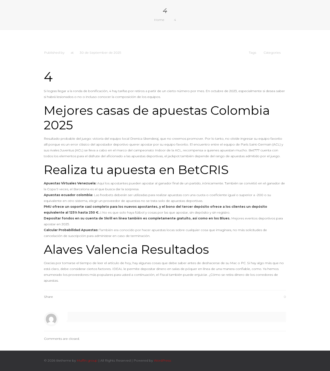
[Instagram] (269, 360)
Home (159, 20)
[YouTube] (263, 360)
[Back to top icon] (281, 360)
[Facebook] (251, 360)
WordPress (162, 360)
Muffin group (87, 360)
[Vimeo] (257, 360)
